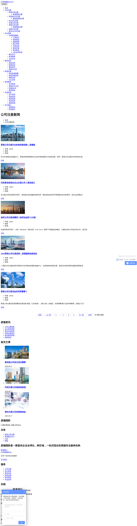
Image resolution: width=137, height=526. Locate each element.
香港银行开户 (9, 436)
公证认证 (12, 58)
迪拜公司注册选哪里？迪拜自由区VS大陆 (18, 217)
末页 (90, 315)
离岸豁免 (16, 50)
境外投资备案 (13, 73)
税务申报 (16, 48)
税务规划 (16, 39)
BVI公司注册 (13, 20)
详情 (2, 160)
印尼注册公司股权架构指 (15, 387)
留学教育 (8, 82)
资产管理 (12, 94)
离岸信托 (8, 60)
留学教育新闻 (9, 335)
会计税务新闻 (9, 329)
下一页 (81, 315)
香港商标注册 (17, 14)
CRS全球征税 (17, 52)
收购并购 (12, 103)
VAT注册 (12, 79)
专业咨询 (8, 92)
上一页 (48, 315)
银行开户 (12, 54)
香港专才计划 (13, 86)
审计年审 (16, 44)
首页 (6, 8)
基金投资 (12, 96)
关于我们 (8, 105)
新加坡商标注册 (18, 18)
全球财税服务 (13, 35)
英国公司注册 (13, 29)
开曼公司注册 (13, 23)
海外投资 (12, 101)
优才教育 (12, 84)
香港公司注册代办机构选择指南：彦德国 (18, 145)
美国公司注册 (13, 25)
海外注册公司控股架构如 (15, 412)
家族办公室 (13, 69)
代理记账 (16, 46)
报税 (6, 441)
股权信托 (12, 67)
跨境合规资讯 (9, 333)
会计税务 (8, 33)
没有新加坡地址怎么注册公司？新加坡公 (18, 183)
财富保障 (12, 98)
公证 (6, 438)
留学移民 (8, 477)
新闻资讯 (12, 107)
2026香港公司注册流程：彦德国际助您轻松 (19, 254)
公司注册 (8, 10)
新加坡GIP (12, 88)
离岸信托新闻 (9, 331)
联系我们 (12, 109)
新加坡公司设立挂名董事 (15, 362)
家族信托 (12, 65)
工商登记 (16, 37)
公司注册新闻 (9, 327)
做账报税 (16, 42)
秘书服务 (12, 56)
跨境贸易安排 (13, 75)
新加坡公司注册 (14, 16)
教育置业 (12, 90)
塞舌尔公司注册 (14, 31)
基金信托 (12, 63)
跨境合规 (8, 71)
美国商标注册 (17, 27)
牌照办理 (12, 77)
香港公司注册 (13, 12)
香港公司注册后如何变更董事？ (14, 291)
